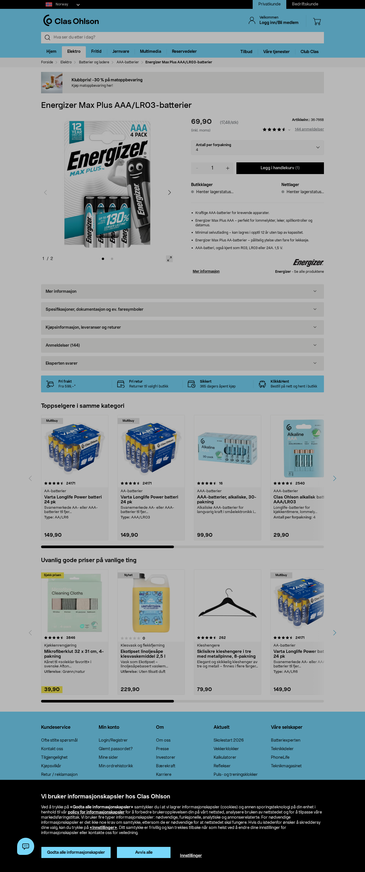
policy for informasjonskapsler (96, 812)
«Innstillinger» (103, 828)
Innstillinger (191, 856)
